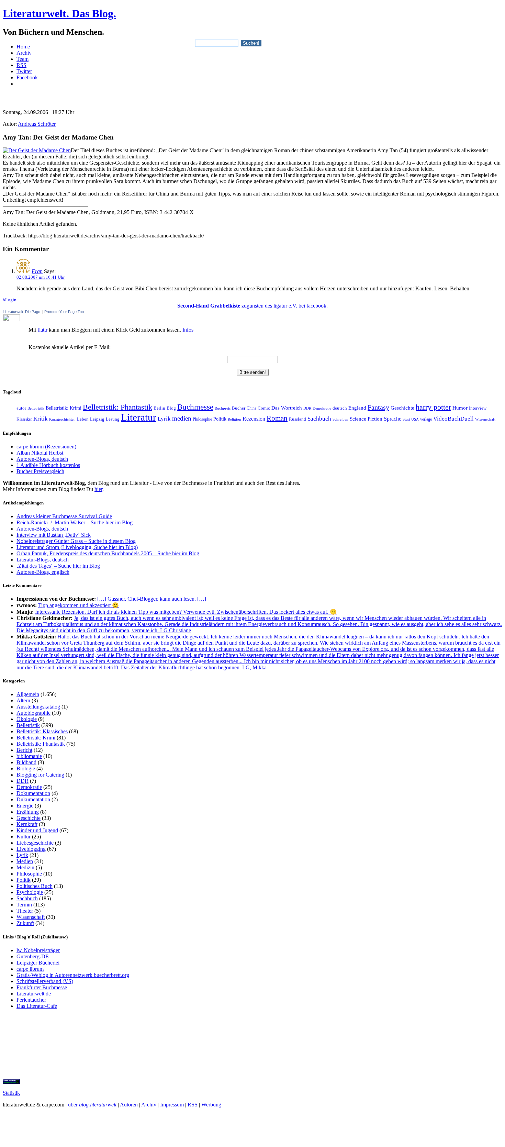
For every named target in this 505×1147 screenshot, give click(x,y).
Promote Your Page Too (64, 312)
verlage (426, 419)
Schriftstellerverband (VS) (44, 981)
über (92, 1104)
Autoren (129, 1104)
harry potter (433, 407)
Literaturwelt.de (33, 993)
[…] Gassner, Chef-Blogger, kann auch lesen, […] (151, 599)
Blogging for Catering (40, 775)
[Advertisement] (252, 95)
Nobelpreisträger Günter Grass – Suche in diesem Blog (76, 541)
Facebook (27, 77)
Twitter (24, 71)
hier (98, 489)
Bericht (24, 750)
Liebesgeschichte (35, 843)
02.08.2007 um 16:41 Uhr (40, 277)
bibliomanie (29, 756)
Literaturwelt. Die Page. (22, 312)
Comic (264, 408)
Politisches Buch (34, 886)
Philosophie (202, 419)
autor (21, 408)
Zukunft (25, 923)
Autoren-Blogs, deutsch (42, 459)
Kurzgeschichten (62, 419)
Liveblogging (31, 849)
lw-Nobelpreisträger (38, 950)
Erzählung (27, 812)
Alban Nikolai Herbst (39, 453)
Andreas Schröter (37, 124)
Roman (277, 418)
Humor (460, 408)
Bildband (26, 762)
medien (181, 418)
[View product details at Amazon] (37, 150)
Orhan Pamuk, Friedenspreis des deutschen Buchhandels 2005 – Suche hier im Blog (107, 553)
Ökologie (26, 719)
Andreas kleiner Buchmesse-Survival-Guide (64, 516)
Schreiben (340, 419)
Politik (219, 419)
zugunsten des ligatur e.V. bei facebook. (252, 306)
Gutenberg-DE (32, 956)
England (357, 408)
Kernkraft (26, 824)
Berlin (159, 408)
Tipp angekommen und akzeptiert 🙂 (78, 605)
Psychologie (29, 892)
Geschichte (402, 408)
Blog (171, 408)
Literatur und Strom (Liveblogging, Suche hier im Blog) (77, 547)
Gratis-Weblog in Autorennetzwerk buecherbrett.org (72, 975)
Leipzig (97, 419)
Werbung (211, 1104)
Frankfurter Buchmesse (41, 987)
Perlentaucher (31, 1000)
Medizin (25, 867)
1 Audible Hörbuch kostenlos (48, 465)
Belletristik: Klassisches (42, 731)
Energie (24, 806)
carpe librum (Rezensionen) (46, 446)
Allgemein (27, 694)
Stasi (406, 419)
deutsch (340, 408)
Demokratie (322, 408)
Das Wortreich (286, 408)
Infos (187, 330)
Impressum (172, 1104)
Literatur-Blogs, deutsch (42, 560)
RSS (21, 65)
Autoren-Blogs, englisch (42, 572)
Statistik (11, 1093)
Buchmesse (195, 406)
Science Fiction (366, 419)
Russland (297, 419)
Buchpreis (223, 408)
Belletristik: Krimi (63, 408)
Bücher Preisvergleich (40, 471)
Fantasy (378, 407)
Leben (83, 419)
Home (23, 46)
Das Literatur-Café (36, 1006)
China (251, 408)
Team (22, 59)
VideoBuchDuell (453, 418)
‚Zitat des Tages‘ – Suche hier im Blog (58, 566)
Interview (477, 408)
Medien (24, 861)
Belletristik (35, 408)
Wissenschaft (485, 419)
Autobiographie (33, 713)
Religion (234, 419)
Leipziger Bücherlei (37, 963)
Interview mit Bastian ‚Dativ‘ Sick (53, 535)
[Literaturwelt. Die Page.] (252, 317)
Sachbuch (319, 418)
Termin (24, 904)
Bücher (238, 408)
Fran (37, 271)
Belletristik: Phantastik (117, 407)
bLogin (9, 299)
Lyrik (164, 418)
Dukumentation (33, 799)
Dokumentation (33, 793)
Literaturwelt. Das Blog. (59, 13)
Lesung (113, 419)
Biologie (25, 768)
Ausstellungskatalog (38, 707)
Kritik (40, 418)
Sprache (392, 418)
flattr (42, 330)
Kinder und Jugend (37, 830)
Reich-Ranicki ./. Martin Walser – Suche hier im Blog (74, 522)
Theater (24, 911)
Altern (23, 700)
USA (415, 419)
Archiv (24, 53)
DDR (307, 408)
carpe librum (30, 969)
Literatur (138, 417)
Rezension (254, 418)
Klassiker (24, 419)
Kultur (23, 836)
